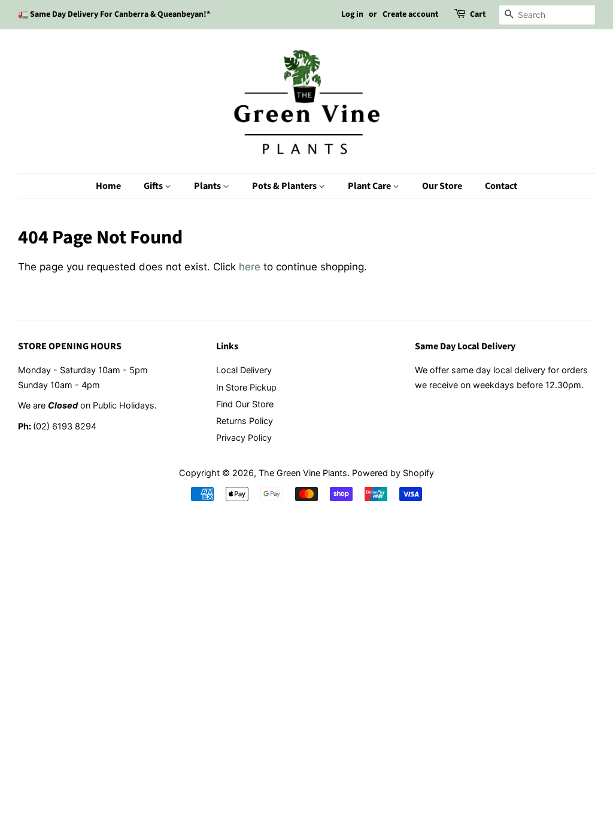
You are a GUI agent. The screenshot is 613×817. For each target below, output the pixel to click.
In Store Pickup (246, 387)
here (249, 267)
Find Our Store (245, 404)
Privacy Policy (244, 437)
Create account (410, 14)
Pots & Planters (285, 186)
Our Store (442, 186)
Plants (208, 186)
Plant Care (370, 186)
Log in (352, 14)
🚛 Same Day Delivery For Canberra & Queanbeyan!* (114, 14)
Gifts (154, 186)
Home (108, 186)
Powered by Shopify (393, 473)
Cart (477, 14)
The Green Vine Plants (303, 473)
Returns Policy (244, 421)
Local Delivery (244, 370)
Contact (501, 186)
